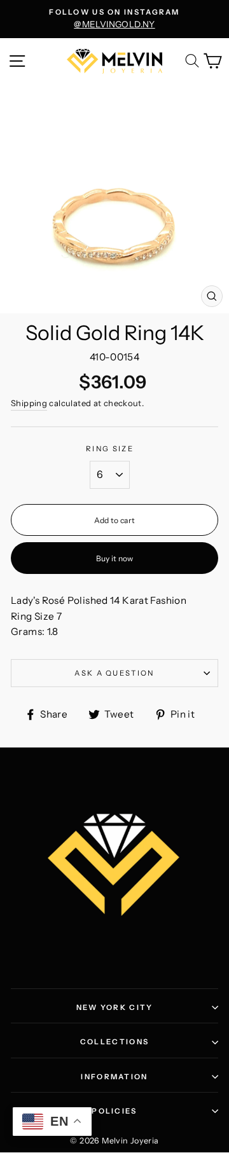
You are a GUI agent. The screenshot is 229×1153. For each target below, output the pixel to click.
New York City (114, 1007)
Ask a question (114, 673)
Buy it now (115, 558)
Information (114, 1076)
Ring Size (110, 448)
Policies (114, 1111)
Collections (114, 1041)
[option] (114, 19)
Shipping (29, 403)
